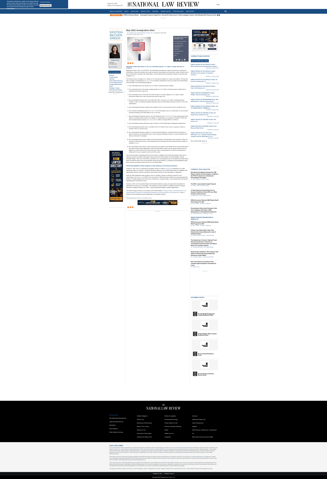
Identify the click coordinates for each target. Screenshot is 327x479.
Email (112, 62)
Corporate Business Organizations (178, 46)
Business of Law (141, 430)
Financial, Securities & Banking (173, 426)
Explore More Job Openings (115, 92)
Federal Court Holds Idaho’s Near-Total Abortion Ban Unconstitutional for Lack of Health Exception (203, 231)
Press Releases (113, 428)
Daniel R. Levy (196, 266)
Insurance (194, 416)
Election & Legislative (170, 416)
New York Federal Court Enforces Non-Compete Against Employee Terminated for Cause (203, 263)
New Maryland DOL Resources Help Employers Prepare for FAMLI (197, 15)
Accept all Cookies (45, 2)
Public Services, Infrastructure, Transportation (204, 430)
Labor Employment (178, 51)
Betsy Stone (195, 195)
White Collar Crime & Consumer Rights (202, 437)
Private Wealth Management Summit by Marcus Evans (206, 314)
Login (218, 4)
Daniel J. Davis (196, 185)
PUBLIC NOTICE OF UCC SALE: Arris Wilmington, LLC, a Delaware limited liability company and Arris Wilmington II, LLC (203, 134)
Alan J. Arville (196, 203)
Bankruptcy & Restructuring (144, 423)
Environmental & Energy (171, 419)
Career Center (166, 11)
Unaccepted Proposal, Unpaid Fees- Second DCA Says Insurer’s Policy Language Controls (149, 15)
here (132, 75)
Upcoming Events (197, 297)
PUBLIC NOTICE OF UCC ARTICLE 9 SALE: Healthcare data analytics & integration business (203, 72)
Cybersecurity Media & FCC (144, 437)
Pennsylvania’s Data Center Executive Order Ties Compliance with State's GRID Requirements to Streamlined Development (204, 210)
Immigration (177, 49)
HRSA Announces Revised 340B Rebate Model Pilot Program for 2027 (204, 201)
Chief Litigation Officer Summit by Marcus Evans (207, 334)
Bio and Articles (113, 66)
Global (166, 430)
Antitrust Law (140, 419)
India (175, 55)
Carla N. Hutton (205, 179)
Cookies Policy (11, 8)
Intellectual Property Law (198, 419)
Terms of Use (175, 447)
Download (182, 60)
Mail (179, 60)
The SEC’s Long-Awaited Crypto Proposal (203, 184)
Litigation (194, 426)
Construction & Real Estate (144, 433)
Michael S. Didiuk (205, 185)
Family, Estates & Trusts (171, 423)
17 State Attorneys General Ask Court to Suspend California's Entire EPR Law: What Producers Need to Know (204, 192)
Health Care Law (169, 433)
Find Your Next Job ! (114, 72)
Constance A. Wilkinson (205, 203)
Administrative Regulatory (180, 41)
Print (177, 60)
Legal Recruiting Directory (116, 421)
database (127, 449)
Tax (193, 433)
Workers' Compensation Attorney (113, 77)
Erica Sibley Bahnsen (209, 247)
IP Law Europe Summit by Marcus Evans (206, 374)
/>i (185, 60)
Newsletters (145, 11)
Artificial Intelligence (142, 416)
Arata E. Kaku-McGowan (204, 195)
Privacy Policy (183, 447)
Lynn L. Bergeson (197, 179)
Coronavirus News (178, 43)
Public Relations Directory (116, 432)
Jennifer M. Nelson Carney (199, 235)
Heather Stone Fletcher (208, 257)
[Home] (163, 4)
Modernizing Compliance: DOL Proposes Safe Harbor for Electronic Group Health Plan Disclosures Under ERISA (204, 253)
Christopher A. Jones (207, 213)
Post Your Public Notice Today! (200, 60)
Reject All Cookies (45, 5)
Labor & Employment (197, 423)
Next (219, 15)
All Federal (176, 53)
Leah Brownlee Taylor (198, 247)
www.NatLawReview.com (161, 449)
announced (169, 168)
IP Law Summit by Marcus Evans (206, 354)
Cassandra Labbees (197, 257)
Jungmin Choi (115, 60)
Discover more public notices (198, 141)
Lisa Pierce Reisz (210, 235)
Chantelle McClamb (197, 213)
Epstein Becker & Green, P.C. (145, 33)
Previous (217, 15)
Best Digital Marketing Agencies (117, 418)
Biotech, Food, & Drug (143, 426)
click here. (210, 468)
